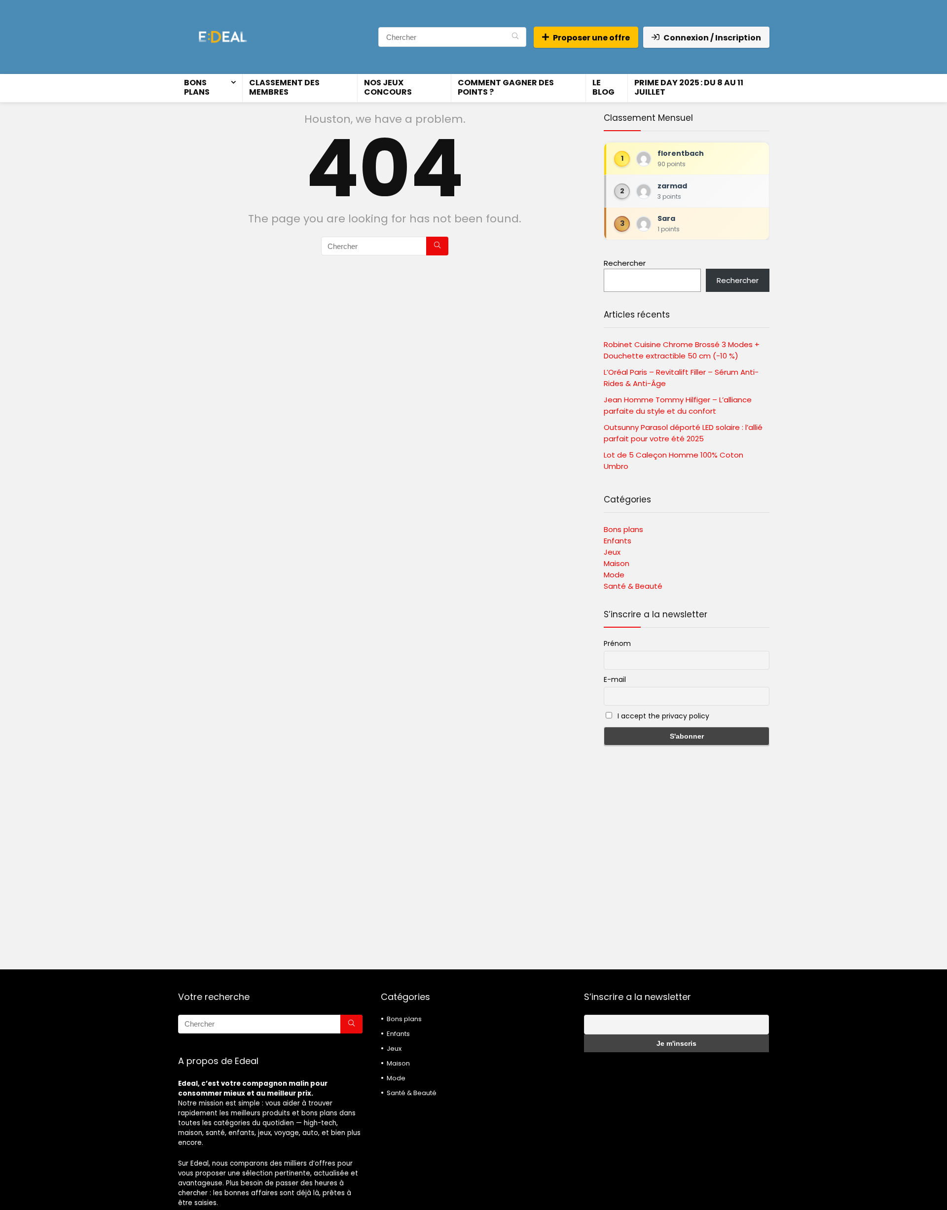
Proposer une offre (591, 37)
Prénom (617, 643)
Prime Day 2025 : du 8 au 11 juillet (688, 87)
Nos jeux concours (388, 87)
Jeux (612, 552)
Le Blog (603, 87)
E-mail (615, 679)
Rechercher (625, 263)
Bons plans (197, 87)
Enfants (617, 540)
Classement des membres (284, 87)
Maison (616, 563)
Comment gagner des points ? (506, 87)
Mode (614, 574)
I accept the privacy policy (662, 716)
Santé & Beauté (633, 586)
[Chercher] (515, 37)
